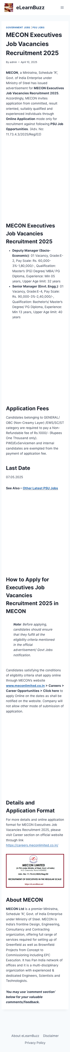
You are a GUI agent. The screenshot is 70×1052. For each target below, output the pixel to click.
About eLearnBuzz (25, 1036)
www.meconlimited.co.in (25, 686)
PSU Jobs (38, 27)
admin (13, 62)
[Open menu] (62, 7)
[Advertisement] (35, 178)
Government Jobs (18, 27)
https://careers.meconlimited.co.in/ (32, 845)
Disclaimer (51, 1036)
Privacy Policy (35, 1043)
